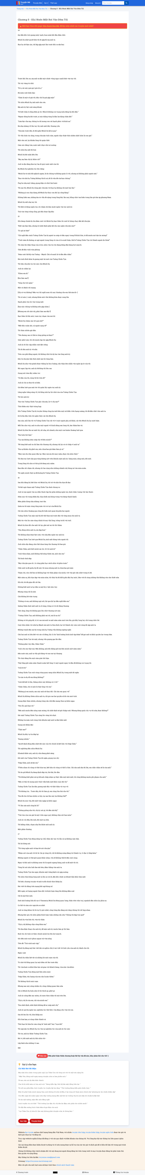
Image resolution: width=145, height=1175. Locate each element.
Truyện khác (36, 1121)
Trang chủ (20, 9)
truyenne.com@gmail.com (49, 1157)
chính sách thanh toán (65, 1165)
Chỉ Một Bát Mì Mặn (27, 1068)
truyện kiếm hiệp (92, 1132)
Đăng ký (98, 3)
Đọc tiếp (23, 1121)
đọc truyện (29, 1132)
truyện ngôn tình (107, 1132)
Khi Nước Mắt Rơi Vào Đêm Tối (37, 9)
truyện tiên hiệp (78, 1132)
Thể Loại (53, 3)
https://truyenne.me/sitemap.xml (39, 1161)
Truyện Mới (37, 3)
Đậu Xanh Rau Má (51, 26)
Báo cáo (43, 1056)
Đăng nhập (89, 3)
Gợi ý (46, 3)
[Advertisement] (72, 61)
